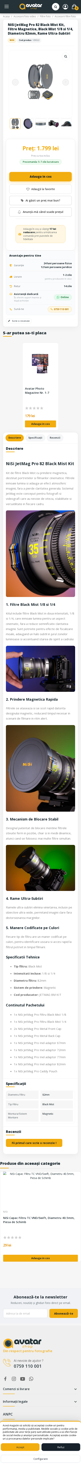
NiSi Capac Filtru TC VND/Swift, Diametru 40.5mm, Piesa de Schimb (39, 1220)
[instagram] (14, 1379)
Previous (15, 82)
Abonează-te (63, 1313)
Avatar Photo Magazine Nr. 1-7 (37, 390)
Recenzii (55, 437)
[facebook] (5, 1379)
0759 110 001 (61, 309)
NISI (12, 40)
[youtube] (22, 1379)
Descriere (14, 437)
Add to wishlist (40, 189)
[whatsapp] (31, 1379)
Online (65, 297)
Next (65, 82)
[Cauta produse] (55, 6)
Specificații (35, 437)
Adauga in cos (41, 176)
